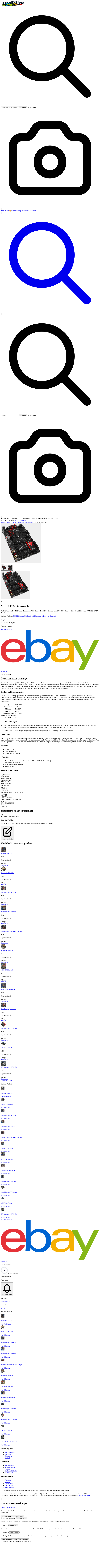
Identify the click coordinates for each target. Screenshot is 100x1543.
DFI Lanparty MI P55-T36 (9, 1067)
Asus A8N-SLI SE (6, 853)
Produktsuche (9, 1472)
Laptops (7, 1482)
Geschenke (13, 211)
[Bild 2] (3, 564)
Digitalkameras (9, 1487)
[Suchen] (1, 209)
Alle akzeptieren (6, 1539)
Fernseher (8, 1480)
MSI (33, 616)
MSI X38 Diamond (7, 970)
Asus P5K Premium (7, 950)
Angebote (21, 211)
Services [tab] (15, 1516)
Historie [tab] (21, 1516)
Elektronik (7, 522)
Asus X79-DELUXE (7, 873)
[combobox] (10, 107)
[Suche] (50, 312)
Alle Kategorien (10, 1452)
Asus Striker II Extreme (8, 989)
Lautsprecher (9, 1485)
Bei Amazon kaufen (20, 520)
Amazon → (4, 865)
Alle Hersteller (9, 1465)
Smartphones (9, 1483)
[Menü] (1, 314)
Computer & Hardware (18, 522)
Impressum (8, 1454)
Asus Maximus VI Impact (9, 1028)
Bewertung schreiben (7, 839)
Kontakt (7, 1458)
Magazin (7, 1469)
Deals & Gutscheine (30, 211)
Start (2, 522)
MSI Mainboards (18, 616)
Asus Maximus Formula (8, 892)
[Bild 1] (1, 564)
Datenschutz (8, 1456)
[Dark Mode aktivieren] (1, 213)
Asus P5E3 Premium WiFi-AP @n (11, 931)
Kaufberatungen (10, 1467)
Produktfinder (5, 211)
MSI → (12, 1080)
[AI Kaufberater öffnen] (1, 1499)
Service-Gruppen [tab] (6, 1516)
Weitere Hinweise (84, 1495)
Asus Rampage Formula (8, 1009)
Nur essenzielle (23, 1539)
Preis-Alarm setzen (7, 1294)
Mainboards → (5, 1080)
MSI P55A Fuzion (6, 1047)
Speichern (15, 1539)
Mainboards (29, 522)
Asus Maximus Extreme (8, 911)
